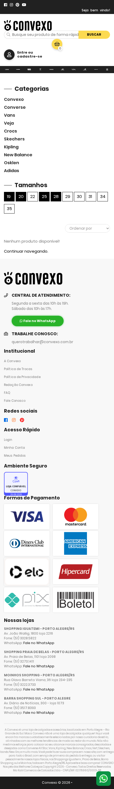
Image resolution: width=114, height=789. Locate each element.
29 (67, 196)
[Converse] (18, 69)
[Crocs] (51, 69)
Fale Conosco (14, 401)
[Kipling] (74, 69)
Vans (9, 115)
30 (79, 196)
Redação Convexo (18, 385)
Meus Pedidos (15, 455)
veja (9, 123)
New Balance (18, 155)
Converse (15, 107)
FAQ (7, 393)
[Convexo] (7, 69)
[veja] (40, 69)
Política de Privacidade (22, 377)
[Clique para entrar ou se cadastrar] (9, 54)
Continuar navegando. (26, 251)
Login (8, 440)
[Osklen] (96, 69)
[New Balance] (85, 69)
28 (56, 196)
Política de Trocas (18, 369)
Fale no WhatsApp (38, 643)
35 (9, 209)
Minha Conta (14, 448)
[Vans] (29, 69)
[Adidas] (107, 69)
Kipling (11, 147)
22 (32, 196)
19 (9, 196)
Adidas (11, 171)
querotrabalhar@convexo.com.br (42, 341)
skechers (14, 139)
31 (90, 196)
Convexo (14, 99)
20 (21, 196)
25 (44, 196)
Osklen (11, 163)
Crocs (10, 131)
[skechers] (62, 69)
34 (103, 196)
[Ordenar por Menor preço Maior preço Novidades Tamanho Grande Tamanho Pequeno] (87, 228)
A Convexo (12, 361)
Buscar (94, 34)
